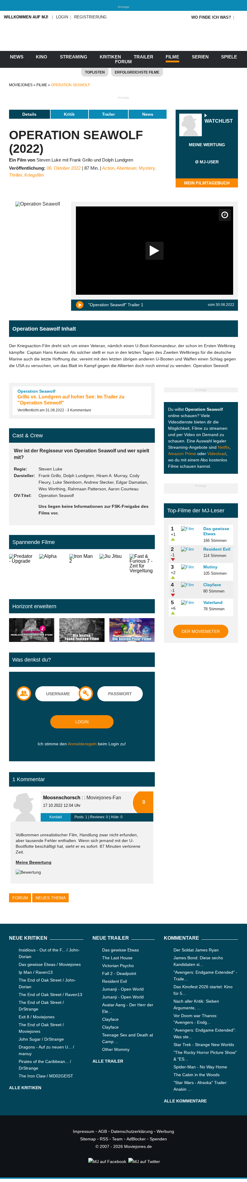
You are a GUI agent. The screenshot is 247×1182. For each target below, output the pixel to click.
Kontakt (55, 817)
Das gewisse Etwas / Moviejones (50, 964)
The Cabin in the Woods (197, 1074)
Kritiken (110, 56)
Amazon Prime (182, 453)
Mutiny (210, 566)
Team (117, 1138)
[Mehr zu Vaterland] (190, 602)
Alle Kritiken (25, 1087)
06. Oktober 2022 (64, 168)
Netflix (224, 447)
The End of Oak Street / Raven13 (50, 994)
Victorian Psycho (118, 965)
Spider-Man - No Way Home (200, 1066)
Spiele (229, 56)
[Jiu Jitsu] (112, 571)
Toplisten (95, 72)
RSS (104, 1138)
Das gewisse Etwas (120, 950)
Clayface (212, 584)
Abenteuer (126, 168)
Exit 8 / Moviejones (37, 1016)
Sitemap (88, 1138)
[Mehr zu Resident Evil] (190, 549)
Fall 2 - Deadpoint (119, 973)
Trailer (143, 56)
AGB (102, 1131)
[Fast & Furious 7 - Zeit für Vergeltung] (142, 571)
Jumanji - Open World (123, 989)
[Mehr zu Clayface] (190, 585)
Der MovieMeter (201, 631)
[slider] (207, 152)
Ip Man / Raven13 (36, 972)
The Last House (117, 957)
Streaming (73, 56)
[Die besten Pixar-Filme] (132, 630)
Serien (200, 56)
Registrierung (90, 17)
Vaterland (213, 602)
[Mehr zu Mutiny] (190, 567)
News (16, 56)
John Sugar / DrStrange (41, 1039)
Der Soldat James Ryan (196, 950)
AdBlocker (136, 1138)
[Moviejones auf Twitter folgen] (143, 1161)
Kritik (69, 114)
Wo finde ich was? (211, 17)
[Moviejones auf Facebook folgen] (106, 1161)
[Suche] (240, 17)
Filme (172, 56)
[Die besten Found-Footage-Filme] (82, 630)
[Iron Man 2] (82, 571)
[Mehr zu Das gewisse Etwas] (190, 529)
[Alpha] (51, 571)
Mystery (147, 168)
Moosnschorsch (61, 797)
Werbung (165, 1131)
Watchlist (219, 121)
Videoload (216, 453)
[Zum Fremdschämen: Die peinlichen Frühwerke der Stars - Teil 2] (32, 630)
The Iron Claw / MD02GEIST (46, 1076)
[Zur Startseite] (123, 45)
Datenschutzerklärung (132, 1131)
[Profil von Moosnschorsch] (26, 806)
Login (62, 17)
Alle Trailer (107, 1061)
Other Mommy (116, 1049)
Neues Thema (51, 897)
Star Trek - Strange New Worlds (204, 1044)
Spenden (158, 1138)
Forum (123, 61)
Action (108, 168)
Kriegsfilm (34, 175)
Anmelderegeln (82, 743)
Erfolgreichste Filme (137, 72)
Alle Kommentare (185, 1101)
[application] (154, 250)
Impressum (83, 1131)
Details (29, 114)
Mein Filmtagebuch (207, 183)
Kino (41, 56)
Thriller (15, 175)
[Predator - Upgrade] (21, 571)
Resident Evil (216, 549)
